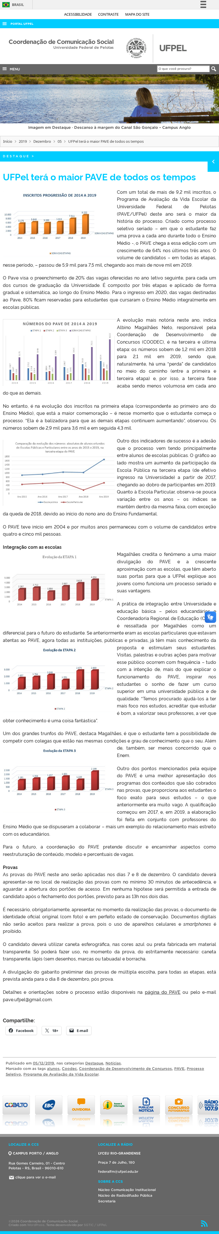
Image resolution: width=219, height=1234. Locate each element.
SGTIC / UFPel (95, 1225)
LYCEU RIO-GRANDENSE (119, 1153)
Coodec (69, 1068)
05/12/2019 (43, 1063)
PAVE (179, 1068)
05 (60, 141)
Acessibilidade (78, 14)
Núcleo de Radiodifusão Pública (125, 1195)
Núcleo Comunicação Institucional (127, 1190)
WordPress (35, 1225)
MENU (13, 69)
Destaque (16, 156)
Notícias (113, 1063)
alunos (53, 1068)
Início (7, 141)
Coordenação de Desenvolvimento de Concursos (125, 1068)
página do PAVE (163, 992)
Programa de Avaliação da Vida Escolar (60, 1074)
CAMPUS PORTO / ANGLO (35, 1153)
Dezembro (42, 141)
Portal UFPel (22, 23)
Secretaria (106, 1201)
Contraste (108, 14)
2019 (23, 141)
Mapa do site (137, 14)
